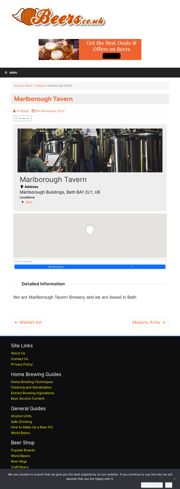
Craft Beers (20, 467)
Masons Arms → (149, 322)
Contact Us (19, 359)
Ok (169, 485)
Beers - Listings (34, 85)
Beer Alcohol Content (27, 398)
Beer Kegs (19, 461)
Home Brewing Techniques (32, 382)
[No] (174, 479)
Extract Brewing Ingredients (32, 393)
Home (17, 85)
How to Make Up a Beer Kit (32, 427)
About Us (18, 353)
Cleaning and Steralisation (31, 387)
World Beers (20, 433)
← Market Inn (28, 322)
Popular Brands (23, 450)
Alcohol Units (21, 416)
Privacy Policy (22, 364)
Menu (13, 72)
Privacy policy (152, 485)
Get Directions (55, 266)
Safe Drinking (21, 422)
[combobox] (90, 261)
